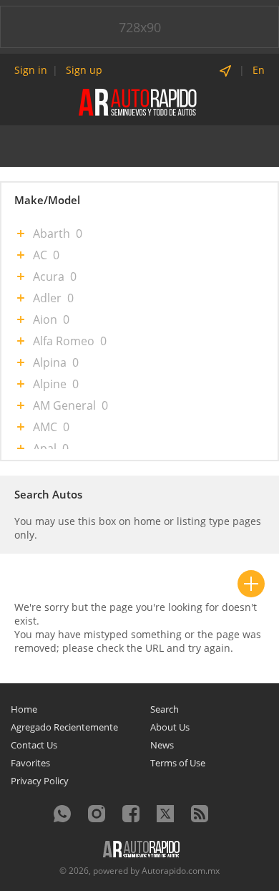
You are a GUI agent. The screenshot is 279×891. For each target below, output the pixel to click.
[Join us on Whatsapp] (62, 813)
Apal (45, 448)
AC (40, 255)
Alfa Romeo (63, 341)
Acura (48, 276)
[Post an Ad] (251, 583)
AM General (64, 405)
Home (24, 709)
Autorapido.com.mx (181, 870)
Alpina (50, 362)
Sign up (84, 70)
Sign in (30, 70)
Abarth (51, 233)
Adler (47, 298)
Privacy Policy (40, 780)
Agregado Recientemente (64, 727)
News (162, 744)
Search (164, 709)
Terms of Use (177, 762)
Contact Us (34, 744)
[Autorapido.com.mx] (139, 101)
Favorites (30, 762)
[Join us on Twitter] (165, 813)
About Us (170, 727)
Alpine (50, 384)
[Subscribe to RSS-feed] (199, 813)
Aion (45, 319)
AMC (45, 427)
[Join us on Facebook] (131, 813)
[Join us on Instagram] (96, 813)
